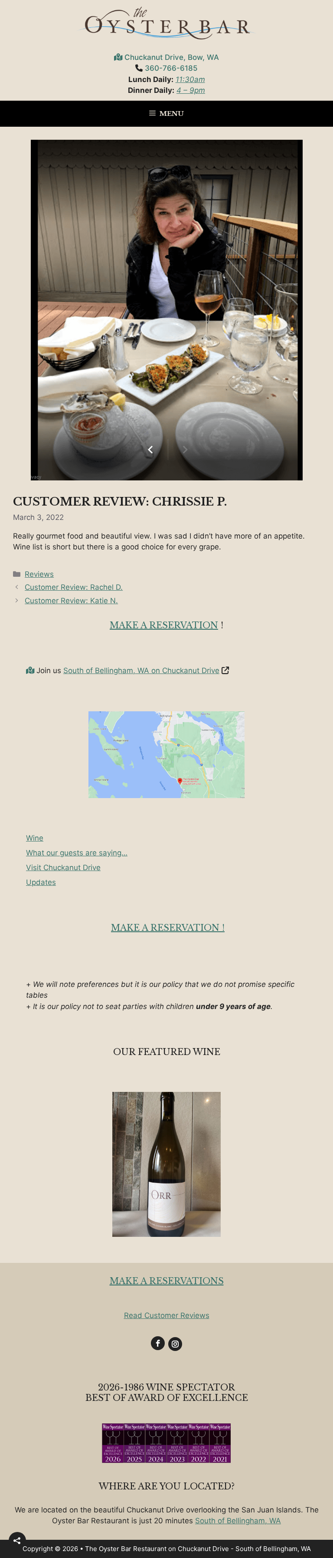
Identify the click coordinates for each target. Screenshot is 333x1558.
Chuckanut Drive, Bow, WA (171, 57)
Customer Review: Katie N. (71, 600)
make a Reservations (167, 1281)
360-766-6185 (171, 68)
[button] (17, 1540)
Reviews (39, 574)
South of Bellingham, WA (238, 1520)
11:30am (190, 79)
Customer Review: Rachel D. (74, 587)
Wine (34, 838)
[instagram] (175, 1344)
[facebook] (158, 1343)
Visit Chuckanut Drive (63, 867)
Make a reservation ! (168, 928)
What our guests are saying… (76, 852)
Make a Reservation (164, 625)
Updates (41, 882)
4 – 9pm (190, 90)
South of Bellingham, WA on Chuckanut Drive (141, 670)
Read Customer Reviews (166, 1315)
